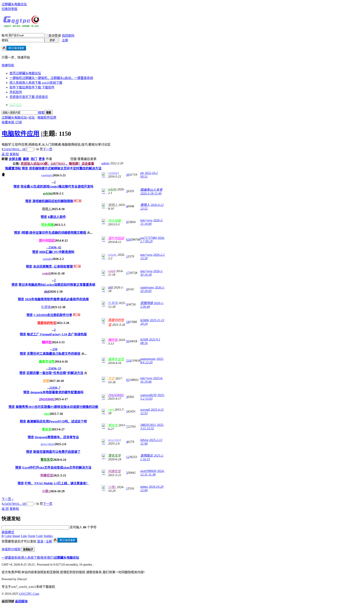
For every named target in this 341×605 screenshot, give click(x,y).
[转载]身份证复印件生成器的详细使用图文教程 (53, 232)
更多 (42, 159)
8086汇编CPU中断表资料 (56, 252)
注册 (65, 40)
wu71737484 (148, 237)
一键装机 (51, 78)
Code (39, 536)
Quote (31, 536)
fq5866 (144, 320)
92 (127, 380)
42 (59, 247)
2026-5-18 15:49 (150, 193)
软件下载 (31, 87)
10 (17, 149)
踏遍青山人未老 (151, 189)
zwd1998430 (148, 471)
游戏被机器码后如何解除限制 (52, 201)
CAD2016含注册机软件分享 (53, 315)
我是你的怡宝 (46, 323)
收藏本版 (8, 122)
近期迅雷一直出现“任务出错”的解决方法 (54, 373)
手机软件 (15, 92)
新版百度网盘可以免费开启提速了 (57, 451)
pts (142, 173)
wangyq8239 (148, 395)
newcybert (48, 444)
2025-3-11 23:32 (152, 426)
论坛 (31, 117)
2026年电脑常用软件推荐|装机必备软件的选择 (57, 299)
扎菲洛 (46, 307)
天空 (46, 381)
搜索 (41, 112)
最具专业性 (47, 361)
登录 (40, 541)
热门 (34, 159)
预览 (25, 168)
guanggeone (148, 358)
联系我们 (47, 557)
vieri (47, 413)
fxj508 (144, 339)
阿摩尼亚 (46, 475)
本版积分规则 (11, 549)
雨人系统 (35, 82)
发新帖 (14, 154)
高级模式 (8, 532)
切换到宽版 (9, 9)
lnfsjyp (144, 440)
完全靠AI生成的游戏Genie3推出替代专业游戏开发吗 (57, 186)
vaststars (47, 175)
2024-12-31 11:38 (152, 472)
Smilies (48, 536)
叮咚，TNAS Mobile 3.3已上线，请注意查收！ (57, 483)
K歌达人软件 (57, 217)
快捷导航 (8, 65)
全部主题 (15, 159)
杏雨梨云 (146, 455)
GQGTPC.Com (29, 593)
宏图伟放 (146, 303)
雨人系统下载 (30, 557)
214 (128, 360)
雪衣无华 (46, 459)
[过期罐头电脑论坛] (21, 26)
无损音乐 (28, 97)
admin (105, 163)
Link (24, 536)
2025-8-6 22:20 (152, 360)
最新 (26, 159)
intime (144, 486)
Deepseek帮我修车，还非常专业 (57, 437)
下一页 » (7, 499)
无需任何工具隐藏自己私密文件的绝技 (54, 353)
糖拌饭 (47, 342)
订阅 (19, 122)
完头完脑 (47, 224)
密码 (5, 40)
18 (127, 322)
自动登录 (54, 35)
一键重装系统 (11, 557)
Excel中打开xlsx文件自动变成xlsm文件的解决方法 (56, 467)
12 (127, 457)
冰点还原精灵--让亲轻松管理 (53, 266)
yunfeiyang (147, 287)
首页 (25, 73)
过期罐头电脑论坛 (14, 4)
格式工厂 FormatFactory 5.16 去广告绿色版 (57, 334)
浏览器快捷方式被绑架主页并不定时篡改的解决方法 (65, 168)
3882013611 (148, 424)
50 (127, 341)
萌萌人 (47, 209)
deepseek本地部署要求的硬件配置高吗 (56, 392)
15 (59, 368)
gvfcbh (47, 193)
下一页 (47, 149)
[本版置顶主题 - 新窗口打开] (3, 175)
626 (128, 239)
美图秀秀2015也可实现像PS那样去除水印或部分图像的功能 (57, 407)
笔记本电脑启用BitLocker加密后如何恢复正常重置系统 (57, 284)
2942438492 (47, 399)
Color (8, 536)
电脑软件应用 (46, 117)
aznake (47, 259)
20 (127, 174)
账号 (5, 35)
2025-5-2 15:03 (152, 396)
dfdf (47, 291)
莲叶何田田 (47, 240)
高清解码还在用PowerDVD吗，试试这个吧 (57, 421)
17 (127, 273)
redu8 (46, 273)
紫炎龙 (47, 429)
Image (16, 536)
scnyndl (145, 409)
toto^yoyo (146, 220)
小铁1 (46, 491)
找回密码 (68, 35)
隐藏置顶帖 (13, 168)
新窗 (5, 159)
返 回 (5, 154)
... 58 (22, 149)
